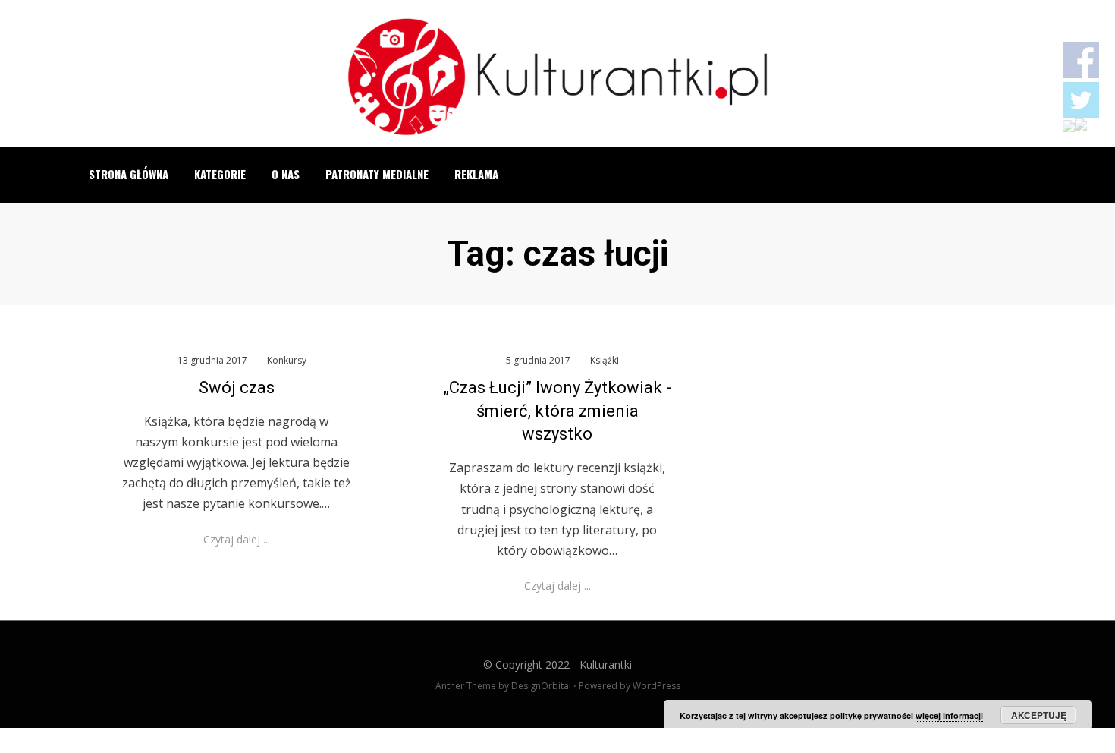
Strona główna (128, 173)
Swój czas (237, 387)
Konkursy (286, 360)
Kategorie (220, 173)
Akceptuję (1038, 715)
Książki (604, 360)
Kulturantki (605, 664)
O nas (286, 173)
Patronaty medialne (377, 173)
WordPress (656, 685)
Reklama (476, 173)
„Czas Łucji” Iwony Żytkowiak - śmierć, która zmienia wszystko (557, 411)
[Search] (1030, 174)
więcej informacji (949, 715)
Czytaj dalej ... (236, 539)
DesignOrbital (541, 685)
